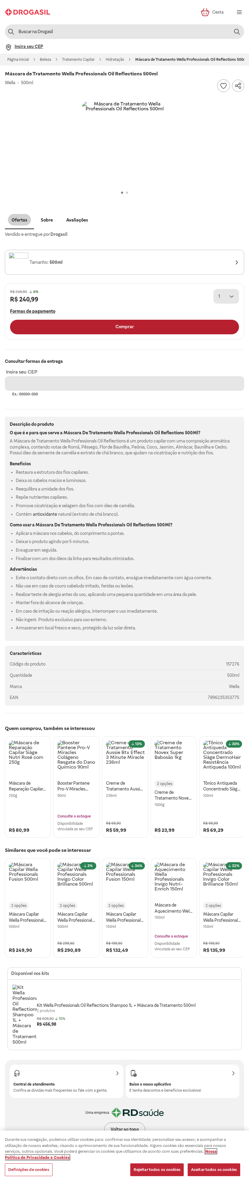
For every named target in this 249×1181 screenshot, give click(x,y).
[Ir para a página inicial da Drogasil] (27, 12)
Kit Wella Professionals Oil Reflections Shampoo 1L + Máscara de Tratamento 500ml (116, 1005)
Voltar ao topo (125, 1129)
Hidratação (115, 59)
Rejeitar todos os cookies (157, 1169)
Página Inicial (18, 59)
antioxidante (45, 514)
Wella (234, 686)
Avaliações (77, 220)
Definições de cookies (28, 1169)
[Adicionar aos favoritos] (223, 86)
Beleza (45, 59)
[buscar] (237, 32)
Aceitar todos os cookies (214, 1169)
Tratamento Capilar (78, 59)
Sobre (47, 220)
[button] (124, 144)
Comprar (124, 326)
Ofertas (19, 220)
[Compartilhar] (238, 86)
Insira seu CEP (21, 372)
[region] (124, 1156)
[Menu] (239, 12)
